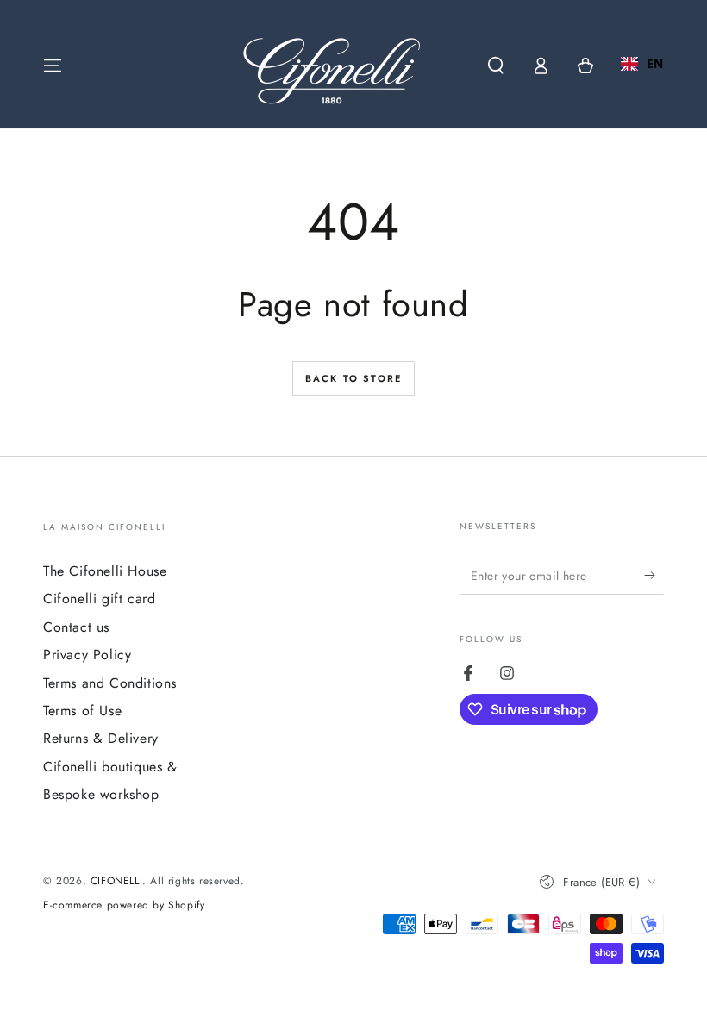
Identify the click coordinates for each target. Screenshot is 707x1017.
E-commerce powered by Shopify (123, 905)
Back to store (354, 378)
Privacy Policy (87, 654)
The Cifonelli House (104, 571)
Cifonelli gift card (99, 598)
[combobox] (642, 64)
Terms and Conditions (110, 683)
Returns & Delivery (101, 738)
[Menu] (52, 65)
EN (655, 63)
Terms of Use (82, 711)
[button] (495, 65)
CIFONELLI (116, 881)
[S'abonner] (654, 575)
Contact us (76, 627)
